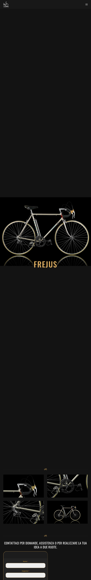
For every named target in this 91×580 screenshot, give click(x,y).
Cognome (25, 571)
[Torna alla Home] (6, 4)
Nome (25, 561)
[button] (86, 4)
